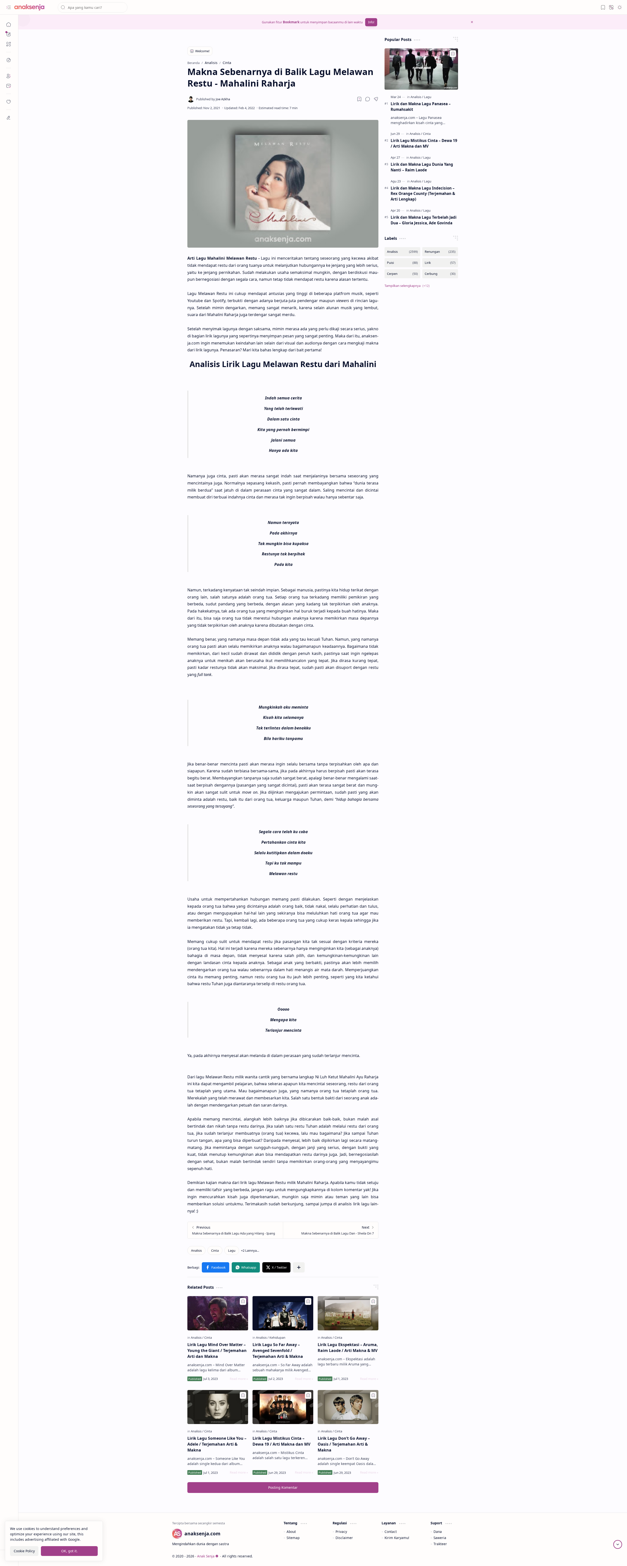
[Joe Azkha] (213, 99)
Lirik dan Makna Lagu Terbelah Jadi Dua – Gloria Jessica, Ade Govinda (424, 220)
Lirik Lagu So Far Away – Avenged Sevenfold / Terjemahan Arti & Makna (278, 1350)
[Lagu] (231, 1250)
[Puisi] (402, 262)
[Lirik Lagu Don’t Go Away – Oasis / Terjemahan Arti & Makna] (348, 1407)
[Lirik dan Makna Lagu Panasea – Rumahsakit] (421, 69)
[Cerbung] (440, 273)
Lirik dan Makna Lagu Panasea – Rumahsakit (421, 106)
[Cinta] (214, 1250)
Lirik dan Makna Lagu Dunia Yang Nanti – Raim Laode (422, 167)
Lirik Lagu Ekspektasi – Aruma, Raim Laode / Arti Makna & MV (348, 1347)
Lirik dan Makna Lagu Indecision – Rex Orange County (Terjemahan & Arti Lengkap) (423, 194)
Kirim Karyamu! (397, 1537)
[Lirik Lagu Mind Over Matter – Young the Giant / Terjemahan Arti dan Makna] (217, 1313)
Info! (371, 22)
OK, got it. (69, 1551)
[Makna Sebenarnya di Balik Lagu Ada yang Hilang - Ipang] (235, 1230)
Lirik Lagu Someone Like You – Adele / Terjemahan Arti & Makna (216, 1444)
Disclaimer (344, 1537)
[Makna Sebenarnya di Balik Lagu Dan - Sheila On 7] (330, 1230)
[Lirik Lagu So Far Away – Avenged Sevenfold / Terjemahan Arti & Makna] (283, 1313)
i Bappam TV (463, 1556)
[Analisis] (196, 1250)
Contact (391, 1531)
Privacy (341, 1531)
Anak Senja (206, 1556)
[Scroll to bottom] (617, 1544)
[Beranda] (8, 24)
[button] (8, 7)
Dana (438, 1531)
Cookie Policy (24, 1551)
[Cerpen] (402, 273)
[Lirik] (440, 262)
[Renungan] (440, 251)
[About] (8, 76)
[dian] (8, 102)
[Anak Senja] (33, 7)
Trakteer (440, 1543)
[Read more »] (239, 1378)
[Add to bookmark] (243, 1301)
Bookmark (291, 22)
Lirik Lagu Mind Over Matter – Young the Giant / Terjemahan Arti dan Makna (217, 1350)
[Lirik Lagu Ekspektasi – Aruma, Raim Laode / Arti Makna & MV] (348, 1313)
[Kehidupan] (277, 1337)
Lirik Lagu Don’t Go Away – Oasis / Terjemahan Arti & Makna (344, 1444)
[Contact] (8, 86)
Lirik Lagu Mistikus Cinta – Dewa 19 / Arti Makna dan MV (281, 1441)
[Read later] (359, 99)
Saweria (440, 1537)
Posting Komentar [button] (283, 1487)
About (291, 1531)
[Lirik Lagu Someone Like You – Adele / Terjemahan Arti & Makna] (217, 1407)
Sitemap (293, 1537)
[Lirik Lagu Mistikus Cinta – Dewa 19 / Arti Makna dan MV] (283, 1407)
